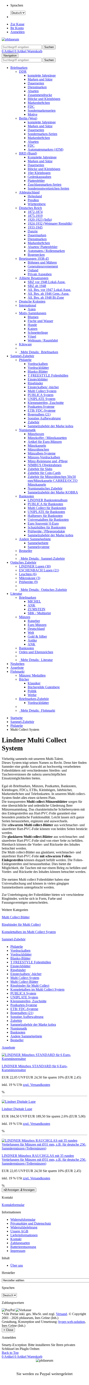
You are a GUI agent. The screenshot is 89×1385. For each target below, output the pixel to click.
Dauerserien (36, 83)
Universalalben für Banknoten (48, 519)
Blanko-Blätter (38, 371)
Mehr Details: (38, 352)
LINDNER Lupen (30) (35, 566)
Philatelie (25, 360)
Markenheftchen (39, 103)
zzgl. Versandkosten (36, 1085)
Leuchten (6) (28, 574)
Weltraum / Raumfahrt (43, 340)
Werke (32, 695)
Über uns (16, 1265)
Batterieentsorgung (23, 1247)
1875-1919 (35, 216)
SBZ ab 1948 (37, 286)
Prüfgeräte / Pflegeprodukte (46, 531)
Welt (31, 632)
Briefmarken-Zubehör (34, 699)
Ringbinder (35, 383)
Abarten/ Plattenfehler (42, 247)
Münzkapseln (37, 445)
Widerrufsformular (22, 1219)
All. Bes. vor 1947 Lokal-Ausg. (49, 290)
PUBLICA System (40, 395)
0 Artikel (8, 51)
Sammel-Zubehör (22, 356)
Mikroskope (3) (29, 578)
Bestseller (25, 551)
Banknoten (26, 496)
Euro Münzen (37, 625)
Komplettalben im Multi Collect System (29, 932)
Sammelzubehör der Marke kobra (50, 426)
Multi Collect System (42, 391)
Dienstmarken (37, 87)
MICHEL (34, 601)
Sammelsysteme (38, 547)
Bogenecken (36, 254)
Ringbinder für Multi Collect (21, 924)
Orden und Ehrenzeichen (36, 652)
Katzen (32, 329)
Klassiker (34, 683)
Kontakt (15, 1239)
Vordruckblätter (38, 367)
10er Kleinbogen (39, 173)
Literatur (16, 593)
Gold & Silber (37, 636)
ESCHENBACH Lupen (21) (39, 570)
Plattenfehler (36, 180)
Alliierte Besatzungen (33, 278)
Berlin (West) (28, 118)
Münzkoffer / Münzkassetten (47, 438)
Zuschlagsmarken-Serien (44, 184)
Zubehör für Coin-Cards (44, 473)
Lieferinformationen (24, 1235)
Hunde (32, 325)
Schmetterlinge (38, 332)
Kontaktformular (13, 1205)
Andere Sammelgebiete (35, 539)
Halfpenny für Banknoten (45, 516)
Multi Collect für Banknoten (47, 508)
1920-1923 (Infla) (40, 219)
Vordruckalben (38, 364)
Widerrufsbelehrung (23, 1227)
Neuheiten (17, 664)
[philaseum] (10, 39)
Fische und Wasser (40, 321)
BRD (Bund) (28, 153)
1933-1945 (35, 227)
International (27, 305)
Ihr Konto (17, 28)
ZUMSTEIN (36, 609)
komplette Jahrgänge (42, 75)
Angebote (17, 667)
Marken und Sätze (40, 79)
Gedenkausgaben (39, 177)
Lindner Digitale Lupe (17, 1109)
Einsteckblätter (38, 379)
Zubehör (33, 422)
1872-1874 (35, 212)
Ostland (33, 270)
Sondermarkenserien (42, 110)
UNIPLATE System (41, 399)
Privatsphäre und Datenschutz (30, 1223)
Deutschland (36, 628)
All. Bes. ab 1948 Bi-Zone (46, 297)
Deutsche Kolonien (32, 301)
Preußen (33, 200)
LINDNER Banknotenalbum (47, 500)
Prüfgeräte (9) (28, 582)
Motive (32, 114)
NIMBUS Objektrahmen (45, 465)
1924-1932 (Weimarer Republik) (50, 223)
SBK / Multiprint (39, 613)
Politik (32, 691)
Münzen (24, 617)
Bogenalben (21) (39, 414)
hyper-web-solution (71, 1322)
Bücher (24, 679)
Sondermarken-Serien (42, 134)
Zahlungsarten (20, 1243)
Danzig (33, 231)
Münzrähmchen (38, 449)
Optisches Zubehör (23, 562)
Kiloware (25, 344)
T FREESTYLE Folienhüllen (48, 375)
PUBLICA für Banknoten (45, 504)
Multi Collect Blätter (16, 917)
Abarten (33, 91)
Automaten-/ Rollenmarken (46, 251)
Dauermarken (37, 235)
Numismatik (27, 430)
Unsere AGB (19, 1231)
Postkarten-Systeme (41, 406)
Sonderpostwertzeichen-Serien (48, 188)
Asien (32, 309)
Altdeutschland (29, 192)
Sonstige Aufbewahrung (44, 418)
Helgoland (35, 196)
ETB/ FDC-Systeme (42, 410)
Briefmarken (18, 67)
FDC (31, 106)
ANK (31, 605)
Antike (32, 640)
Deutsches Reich (30, 208)
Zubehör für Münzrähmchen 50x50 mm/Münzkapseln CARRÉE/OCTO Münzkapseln (53, 480)
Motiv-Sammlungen (32, 313)
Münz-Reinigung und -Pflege (48, 461)
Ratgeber (34, 621)
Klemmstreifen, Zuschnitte (46, 403)
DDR (23, 71)
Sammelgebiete (38, 543)
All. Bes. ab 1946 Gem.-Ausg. (48, 293)
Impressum (17, 1251)
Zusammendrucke (40, 95)
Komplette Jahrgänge (42, 157)
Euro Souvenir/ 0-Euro (43, 523)
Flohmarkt (17, 671)
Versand (61, 1314)
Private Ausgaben (40, 274)
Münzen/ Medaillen (32, 675)
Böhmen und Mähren (42, 262)
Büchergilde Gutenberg (44, 687)
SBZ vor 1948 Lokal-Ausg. (46, 282)
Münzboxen (36, 434)
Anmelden (17, 32)
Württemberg (37, 204)
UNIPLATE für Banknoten (46, 512)
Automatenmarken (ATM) (45, 149)
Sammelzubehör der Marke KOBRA (53, 492)
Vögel (32, 336)
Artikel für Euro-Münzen (45, 441)
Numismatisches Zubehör (45, 488)
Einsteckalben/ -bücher (43, 387)
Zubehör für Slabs (40, 469)
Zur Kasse (17, 24)
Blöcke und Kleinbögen (44, 99)
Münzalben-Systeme (42, 453)
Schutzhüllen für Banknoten (47, 527)
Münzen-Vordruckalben (44, 457)
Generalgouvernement (43, 266)
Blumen (33, 317)
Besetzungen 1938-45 (34, 258)
